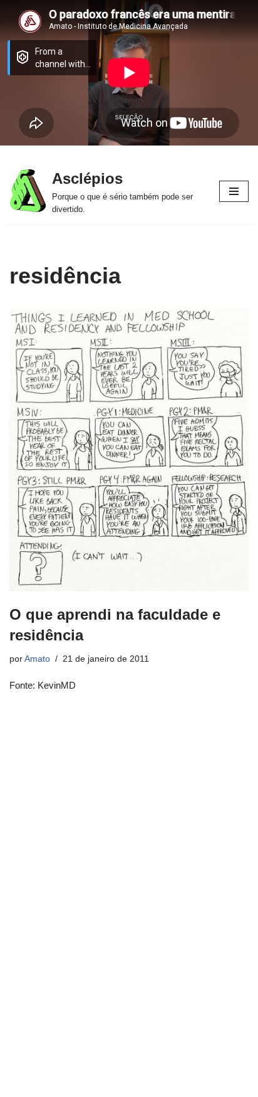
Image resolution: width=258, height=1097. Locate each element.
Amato (37, 659)
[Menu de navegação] (234, 191)
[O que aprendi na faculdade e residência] (129, 449)
